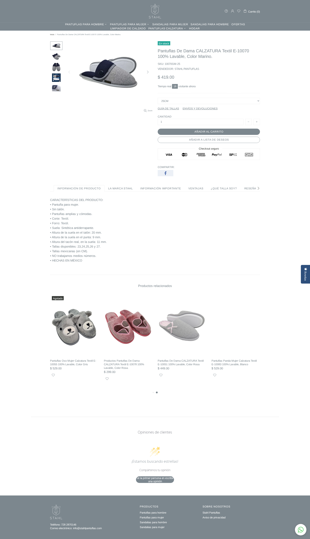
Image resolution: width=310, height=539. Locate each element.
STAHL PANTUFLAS (155, 11)
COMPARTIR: (166, 167)
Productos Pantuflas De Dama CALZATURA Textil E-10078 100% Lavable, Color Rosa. (124, 364)
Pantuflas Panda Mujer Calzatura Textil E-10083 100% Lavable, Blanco (234, 362)
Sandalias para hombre (153, 522)
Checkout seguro (209, 148)
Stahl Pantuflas (211, 512)
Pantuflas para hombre (153, 512)
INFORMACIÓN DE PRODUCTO (79, 188)
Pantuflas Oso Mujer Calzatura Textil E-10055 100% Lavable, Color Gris (73, 362)
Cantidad (165, 116)
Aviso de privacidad (214, 517)
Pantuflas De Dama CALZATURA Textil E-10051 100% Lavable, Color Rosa (181, 362)
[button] (300, 529)
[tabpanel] (182, 340)
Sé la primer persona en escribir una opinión (155, 479)
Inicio (52, 34)
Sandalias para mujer (152, 527)
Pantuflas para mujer (152, 517)
